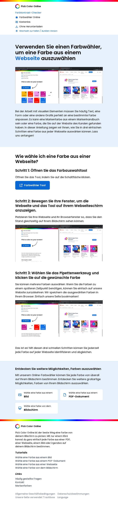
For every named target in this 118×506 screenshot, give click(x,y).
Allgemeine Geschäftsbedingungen (35, 493)
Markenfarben (23, 485)
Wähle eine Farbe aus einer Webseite (36, 464)
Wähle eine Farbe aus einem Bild (33, 457)
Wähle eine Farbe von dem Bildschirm (36, 467)
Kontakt (19, 482)
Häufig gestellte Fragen (28, 478)
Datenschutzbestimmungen (73, 493)
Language (62, 497)
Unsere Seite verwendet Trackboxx (35, 497)
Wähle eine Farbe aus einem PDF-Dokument (40, 461)
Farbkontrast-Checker (28, 12)
